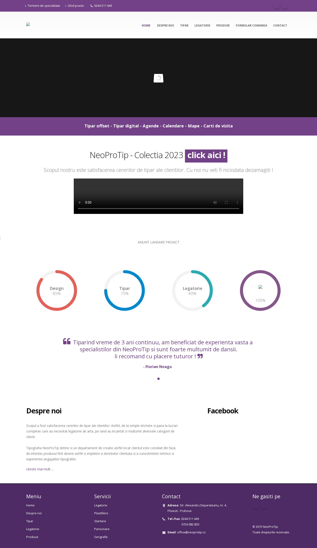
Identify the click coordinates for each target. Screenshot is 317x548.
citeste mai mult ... (39, 469)
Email (284, 5)
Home (146, 25)
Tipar (184, 25)
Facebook (276, 5)
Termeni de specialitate (44, 6)
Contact (280, 25)
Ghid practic (76, 6)
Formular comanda (251, 25)
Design (57, 288)
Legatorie (202, 25)
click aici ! (206, 155)
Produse (223, 25)
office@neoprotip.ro (191, 532)
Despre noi (165, 25)
